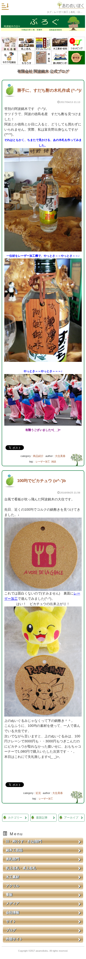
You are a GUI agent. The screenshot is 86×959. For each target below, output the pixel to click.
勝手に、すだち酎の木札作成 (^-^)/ (49, 90)
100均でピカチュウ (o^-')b (41, 480)
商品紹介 (38, 456)
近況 (38, 793)
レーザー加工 (43, 461)
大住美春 (60, 456)
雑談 (53, 461)
